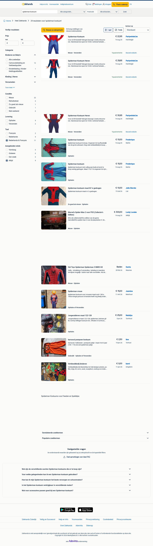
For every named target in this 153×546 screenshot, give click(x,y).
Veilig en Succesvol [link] (47, 519)
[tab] (108, 30)
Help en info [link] (44, 4)
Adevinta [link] (79, 526)
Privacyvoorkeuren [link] (124, 519)
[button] (97, 4)
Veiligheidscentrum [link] (66, 4)
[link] (30, 4)
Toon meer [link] (9, 87)
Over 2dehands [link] (66, 526)
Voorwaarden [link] (54, 4)
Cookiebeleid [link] (108, 519)
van (6, 39)
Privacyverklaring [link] (92, 519)
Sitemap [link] (89, 526)
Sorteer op (129, 26)
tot (22, 39)
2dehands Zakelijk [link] (29, 519)
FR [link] (131, 4)
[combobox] (40, 12)
